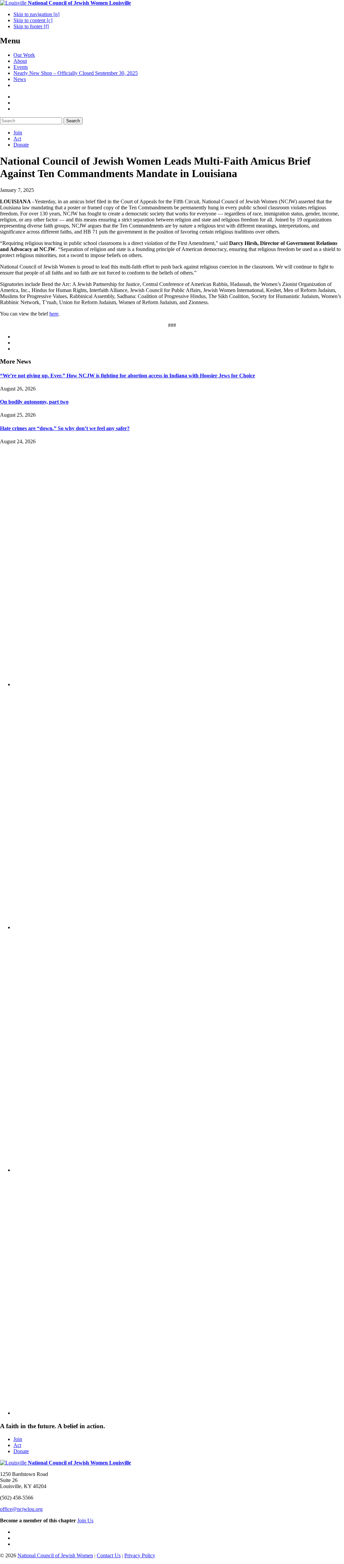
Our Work (24, 55)
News (19, 79)
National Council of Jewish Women (55, 1555)
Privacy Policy (139, 1555)
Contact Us (109, 1555)
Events (20, 67)
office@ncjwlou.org (21, 1509)
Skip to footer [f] (31, 26)
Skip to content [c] (32, 20)
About (20, 61)
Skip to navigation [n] (36, 14)
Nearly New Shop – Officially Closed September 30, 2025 (75, 73)
